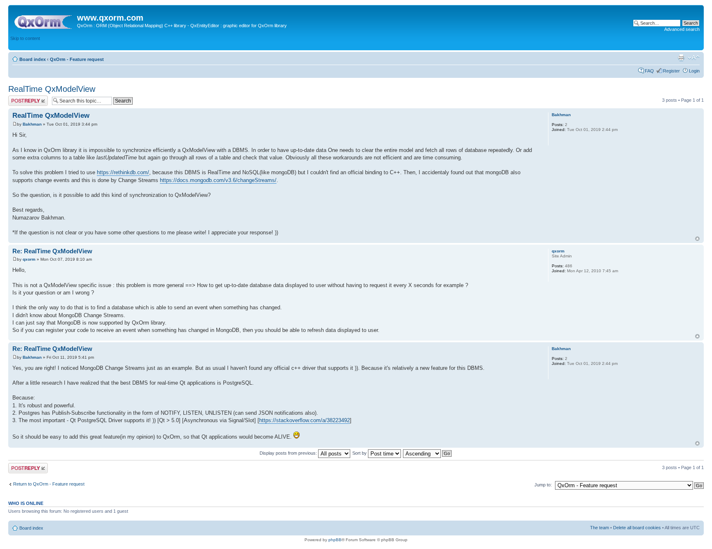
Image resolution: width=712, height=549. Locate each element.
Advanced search (682, 29)
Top (697, 238)
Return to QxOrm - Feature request (48, 483)
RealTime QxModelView (51, 88)
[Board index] (43, 20)
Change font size (694, 57)
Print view (681, 57)
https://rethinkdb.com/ (123, 172)
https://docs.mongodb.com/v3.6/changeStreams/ (218, 180)
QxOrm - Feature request (77, 59)
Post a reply (20, 98)
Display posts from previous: (289, 453)
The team (599, 527)
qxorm (29, 259)
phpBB (335, 539)
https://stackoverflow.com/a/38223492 (304, 420)
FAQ (649, 70)
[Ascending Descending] (427, 453)
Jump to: (543, 484)
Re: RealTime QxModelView (52, 251)
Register (671, 70)
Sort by (360, 453)
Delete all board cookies (637, 527)
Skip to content (25, 38)
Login (694, 70)
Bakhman (32, 124)
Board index (32, 59)
